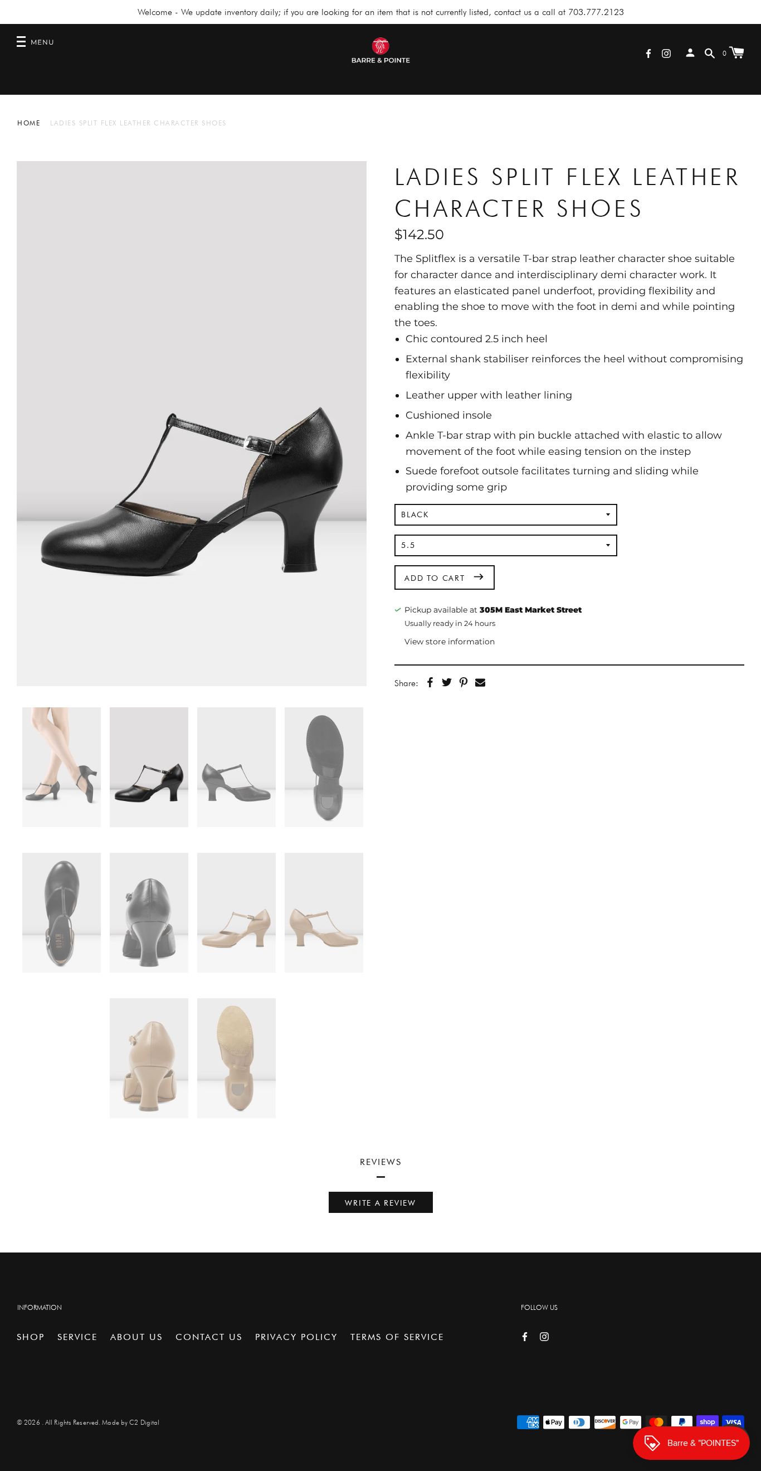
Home (28, 123)
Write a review (380, 1202)
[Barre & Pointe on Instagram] (666, 52)
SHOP (31, 1337)
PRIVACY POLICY (296, 1337)
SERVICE (77, 1337)
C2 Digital (144, 1422)
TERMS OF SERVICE (397, 1337)
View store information (449, 642)
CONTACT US (208, 1337)
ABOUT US (136, 1337)
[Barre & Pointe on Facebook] (648, 52)
